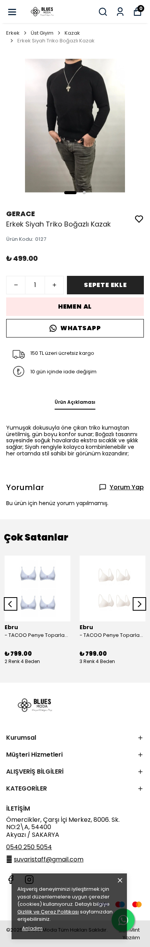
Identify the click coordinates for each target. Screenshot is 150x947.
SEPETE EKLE (105, 284)
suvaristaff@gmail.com (48, 859)
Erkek (13, 33)
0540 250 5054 (29, 847)
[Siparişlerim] (120, 12)
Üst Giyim (42, 33)
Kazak (72, 33)
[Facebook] (10, 879)
